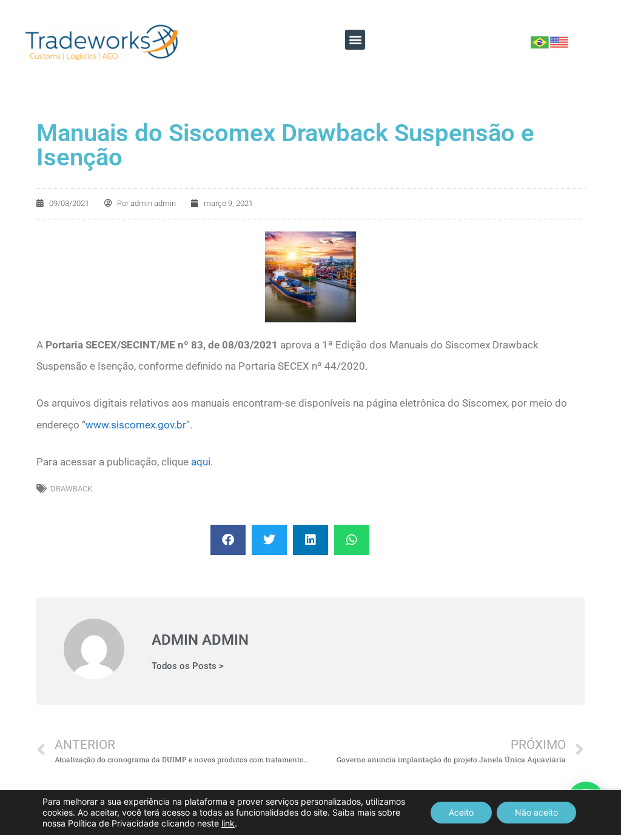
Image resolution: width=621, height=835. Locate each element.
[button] (355, 40)
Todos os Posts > (188, 666)
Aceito (461, 812)
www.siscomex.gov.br (136, 425)
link (228, 823)
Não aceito (536, 812)
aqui (200, 462)
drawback (71, 488)
